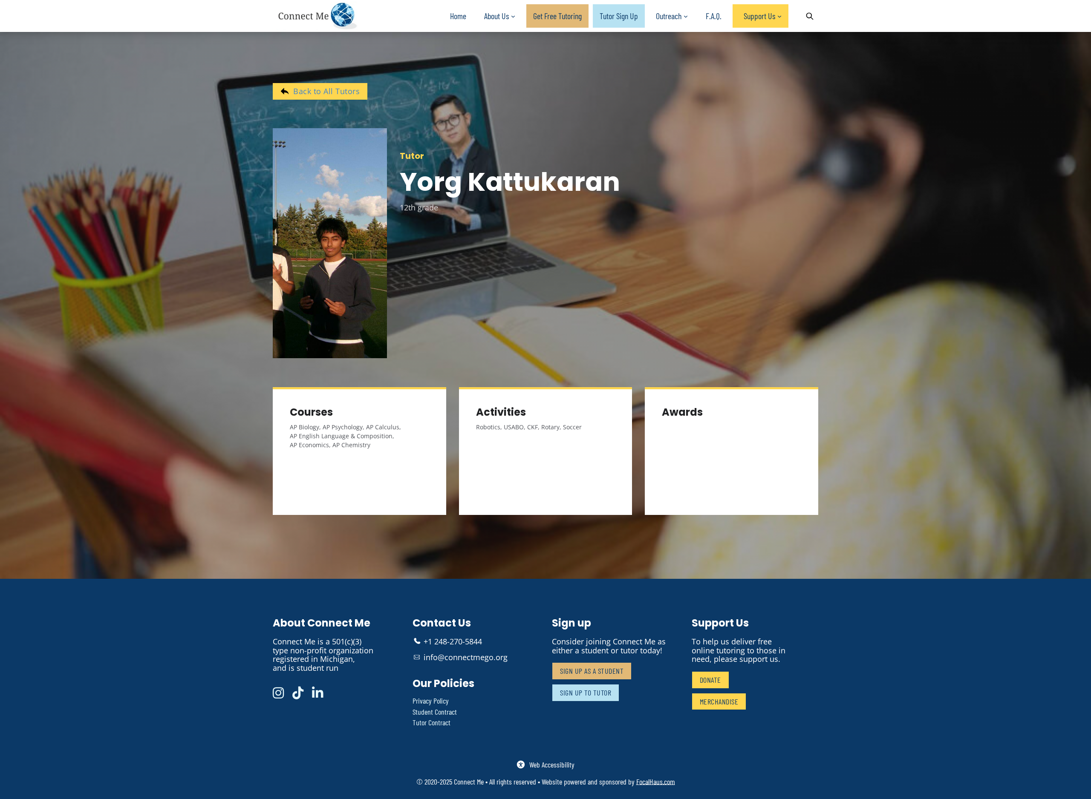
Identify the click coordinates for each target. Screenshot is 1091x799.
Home (458, 16)
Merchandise (719, 701)
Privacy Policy (431, 700)
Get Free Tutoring (557, 16)
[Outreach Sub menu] (686, 17)
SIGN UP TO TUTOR (585, 692)
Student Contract (435, 711)
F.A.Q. (714, 16)
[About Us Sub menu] (513, 17)
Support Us (759, 16)
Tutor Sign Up (619, 16)
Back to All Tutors (326, 91)
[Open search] (809, 16)
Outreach (668, 16)
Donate (710, 679)
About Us (496, 16)
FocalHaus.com (655, 781)
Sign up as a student (591, 670)
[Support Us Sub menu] (779, 17)
